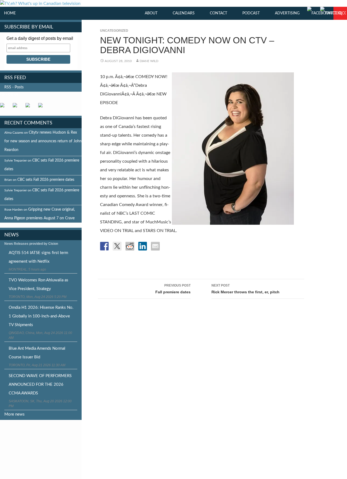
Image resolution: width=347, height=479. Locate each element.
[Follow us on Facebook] (4, 107)
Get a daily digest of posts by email (40, 38)
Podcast (251, 13)
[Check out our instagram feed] (42, 107)
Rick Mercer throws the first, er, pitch (245, 289)
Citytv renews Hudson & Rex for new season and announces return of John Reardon (43, 141)
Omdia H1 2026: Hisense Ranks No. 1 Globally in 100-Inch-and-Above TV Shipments (41, 316)
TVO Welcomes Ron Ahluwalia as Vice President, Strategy (38, 284)
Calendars (184, 13)
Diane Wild (149, 61)
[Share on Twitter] (117, 246)
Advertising (287, 13)
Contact (218, 13)
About (151, 13)
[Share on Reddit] (130, 246)
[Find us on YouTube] (29, 107)
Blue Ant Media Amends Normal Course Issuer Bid (37, 352)
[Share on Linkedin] (142, 246)
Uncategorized (114, 31)
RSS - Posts (14, 87)
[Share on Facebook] (104, 246)
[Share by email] (155, 246)
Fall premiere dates (173, 289)
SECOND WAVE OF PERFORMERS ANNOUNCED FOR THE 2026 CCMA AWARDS (40, 384)
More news (14, 414)
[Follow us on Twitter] (17, 107)
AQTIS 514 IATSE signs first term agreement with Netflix (38, 257)
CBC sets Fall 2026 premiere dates (45, 180)
